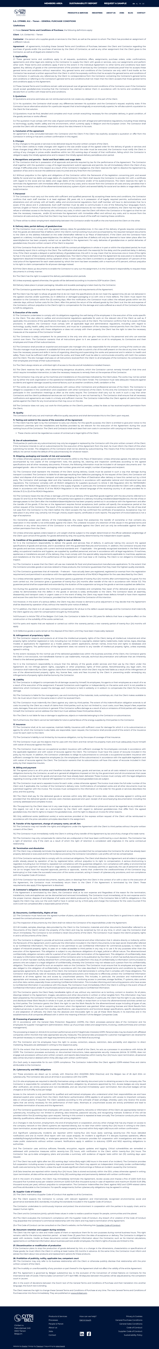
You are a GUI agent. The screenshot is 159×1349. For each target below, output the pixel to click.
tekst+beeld (60, 1346)
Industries (97, 13)
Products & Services (78, 13)
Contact (141, 13)
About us (110, 13)
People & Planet (56, 1324)
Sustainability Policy (133, 1335)
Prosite (24, 1346)
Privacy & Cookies (134, 1316)
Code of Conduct (134, 1327)
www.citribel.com (79, 1293)
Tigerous (39, 1346)
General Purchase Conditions (128, 1320)
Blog (130, 13)
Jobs (121, 13)
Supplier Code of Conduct (108, 1225)
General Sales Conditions (130, 1324)
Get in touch (85, 1320)
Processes (53, 1320)
